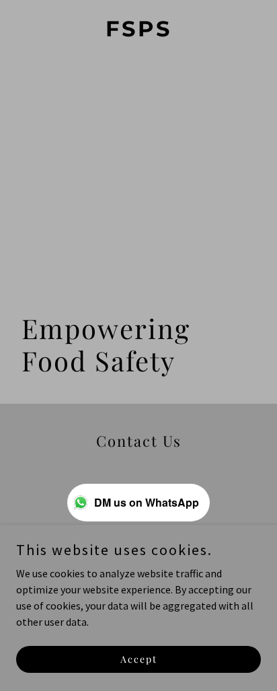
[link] (138, 32)
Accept (138, 659)
